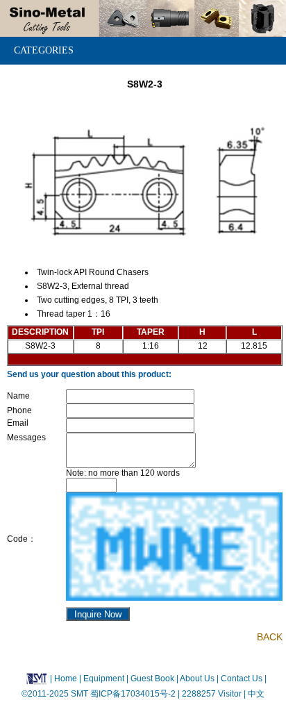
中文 (255, 694)
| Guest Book (151, 678)
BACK (270, 636)
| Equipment (102, 678)
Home (65, 678)
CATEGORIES (44, 50)
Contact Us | (243, 678)
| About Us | (197, 678)
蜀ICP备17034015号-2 (134, 694)
